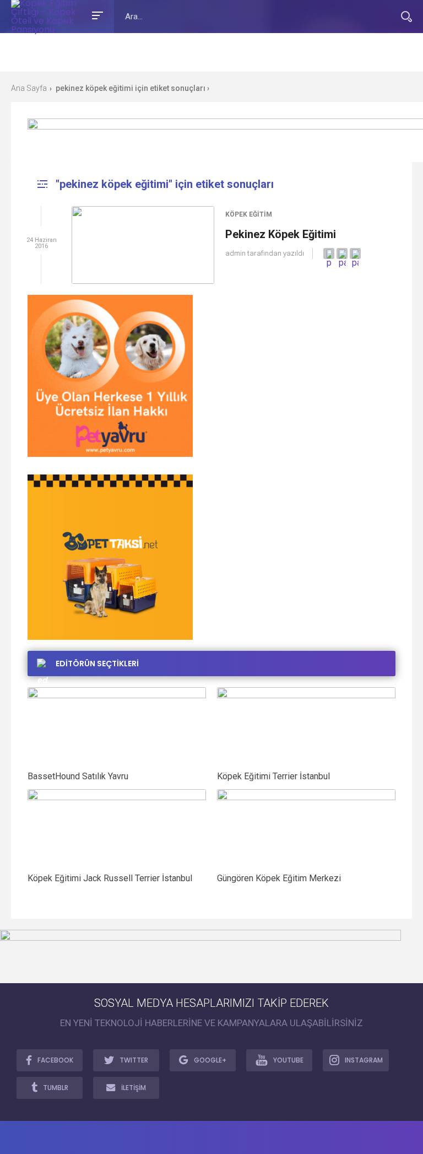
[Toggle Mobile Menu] (96, 14)
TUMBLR (55, 1087)
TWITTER (134, 1060)
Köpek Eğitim (248, 214)
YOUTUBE (288, 1060)
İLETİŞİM (133, 1087)
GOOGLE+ (210, 1060)
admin (235, 253)
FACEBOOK (55, 1060)
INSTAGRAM (364, 1060)
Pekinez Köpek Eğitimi (280, 234)
